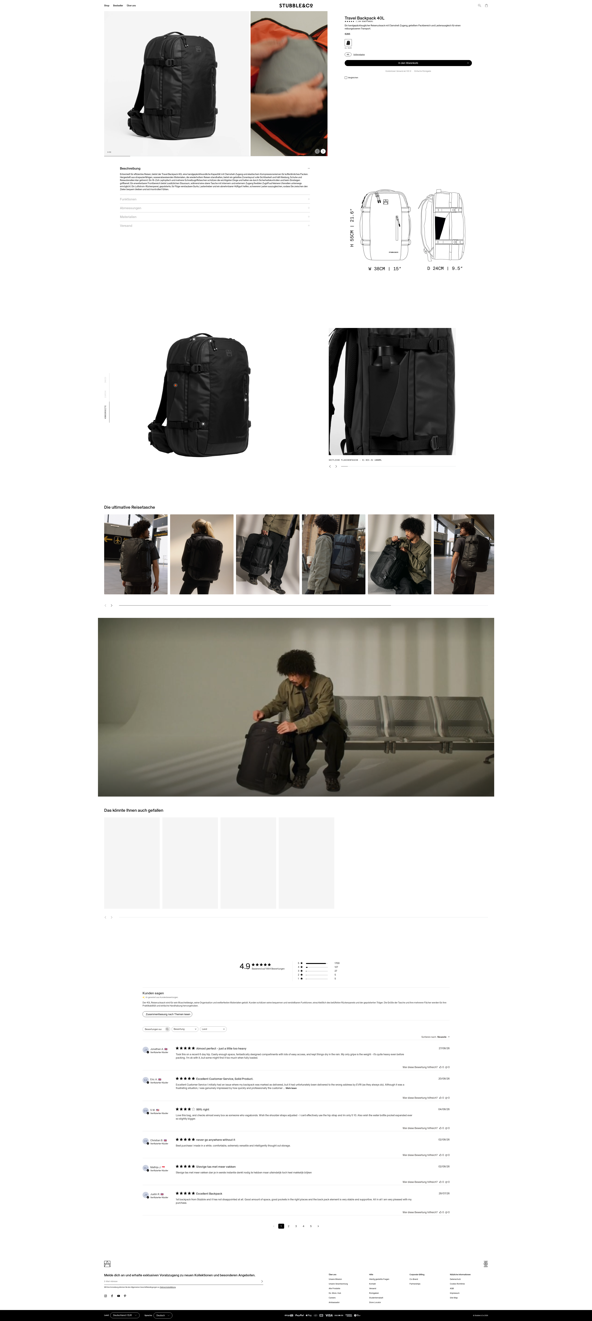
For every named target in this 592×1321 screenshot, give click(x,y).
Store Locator (375, 1302)
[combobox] (185, 1029)
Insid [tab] (105, 380)
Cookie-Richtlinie (457, 1284)
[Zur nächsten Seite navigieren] (318, 1226)
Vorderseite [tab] (105, 412)
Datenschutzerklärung (168, 1287)
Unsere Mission (335, 1279)
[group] (215, 83)
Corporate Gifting (417, 1274)
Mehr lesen (291, 1088)
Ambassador (334, 1302)
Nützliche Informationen (460, 1274)
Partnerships (415, 1284)
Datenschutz (455, 1279)
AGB (452, 1288)
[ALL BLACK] (348, 42)
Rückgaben (374, 1293)
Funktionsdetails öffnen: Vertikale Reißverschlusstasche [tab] (245, 400)
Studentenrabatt (376, 1298)
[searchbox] (153, 1029)
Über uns (131, 5)
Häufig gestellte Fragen (379, 1279)
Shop (106, 5)
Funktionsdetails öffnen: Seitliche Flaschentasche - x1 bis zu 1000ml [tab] (175, 385)
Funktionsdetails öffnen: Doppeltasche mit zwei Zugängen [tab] (210, 341)
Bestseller (118, 5)
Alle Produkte (334, 1288)
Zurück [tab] (105, 394)
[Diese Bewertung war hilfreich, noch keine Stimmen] (440, 1067)
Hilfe (371, 1274)
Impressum (455, 1293)
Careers (332, 1298)
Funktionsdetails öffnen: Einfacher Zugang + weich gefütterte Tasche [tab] (194, 339)
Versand (372, 1288)
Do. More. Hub (335, 1293)
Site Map (454, 1298)
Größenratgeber (359, 54)
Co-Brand (414, 1279)
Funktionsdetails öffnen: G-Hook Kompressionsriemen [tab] (203, 424)
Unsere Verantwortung (338, 1284)
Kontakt (372, 1284)
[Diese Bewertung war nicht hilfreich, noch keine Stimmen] (446, 1067)
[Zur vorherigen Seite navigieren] (274, 1226)
